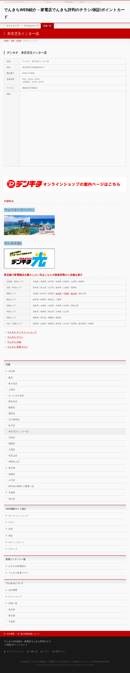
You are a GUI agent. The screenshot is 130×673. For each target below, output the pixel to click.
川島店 (11, 437)
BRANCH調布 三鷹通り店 (21, 486)
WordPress (51, 665)
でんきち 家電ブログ (17, 347)
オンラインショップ (18, 515)
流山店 (11, 498)
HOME (6, 40)
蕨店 (10, 377)
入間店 (11, 449)
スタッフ (12, 549)
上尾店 (11, 389)
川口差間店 (14, 419)
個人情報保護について (29, 634)
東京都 (74, 293)
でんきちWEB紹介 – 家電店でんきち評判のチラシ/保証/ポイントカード (61, 662)
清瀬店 (11, 474)
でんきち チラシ (15, 337)
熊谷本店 (12, 401)
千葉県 (66, 293)
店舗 (12, 40)
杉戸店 (11, 425)
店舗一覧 (12, 603)
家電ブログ (60, 652)
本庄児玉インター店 (18, 431)
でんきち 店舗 (14, 342)
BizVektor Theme (65, 665)
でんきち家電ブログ (18, 572)
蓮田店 (11, 413)
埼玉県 (18, 40)
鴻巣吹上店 (14, 461)
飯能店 (11, 407)
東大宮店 (12, 383)
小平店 (11, 480)
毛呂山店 (12, 455)
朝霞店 (11, 443)
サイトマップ (15, 596)
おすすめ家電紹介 (17, 566)
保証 (10, 535)
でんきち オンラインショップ (22, 332)
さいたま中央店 (16, 395)
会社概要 (12, 590)
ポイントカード (16, 542)
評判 (10, 529)
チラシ (11, 522)
